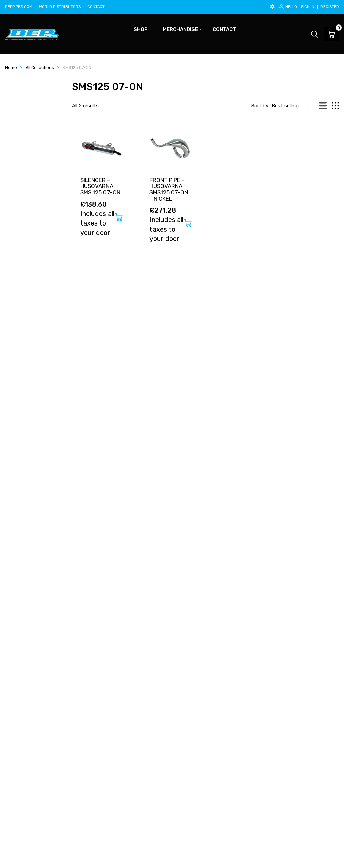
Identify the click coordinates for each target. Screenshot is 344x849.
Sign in (307, 7)
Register (329, 7)
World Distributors (60, 7)
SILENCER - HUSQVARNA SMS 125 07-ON (100, 186)
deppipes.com (18, 7)
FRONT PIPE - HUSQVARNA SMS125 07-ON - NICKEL (168, 189)
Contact (96, 7)
